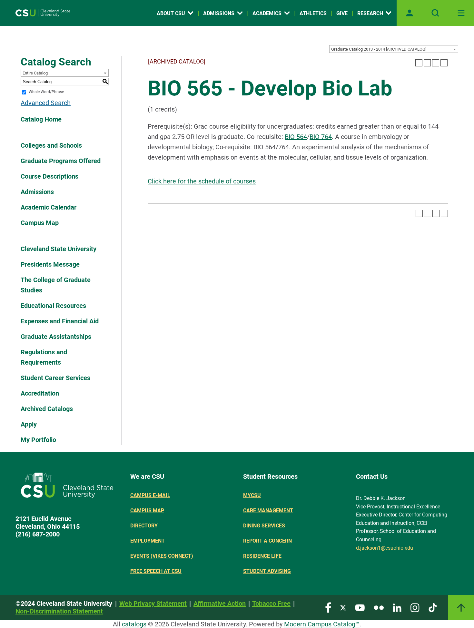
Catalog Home (41, 119)
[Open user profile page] (409, 13)
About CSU (171, 13)
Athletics (313, 13)
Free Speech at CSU (156, 571)
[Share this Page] (427, 62)
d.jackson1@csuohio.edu (384, 548)
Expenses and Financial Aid (60, 321)
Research (370, 13)
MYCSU (252, 495)
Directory (144, 526)
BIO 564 (296, 137)
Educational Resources (53, 305)
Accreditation (40, 393)
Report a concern (267, 541)
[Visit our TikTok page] (433, 607)
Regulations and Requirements (44, 357)
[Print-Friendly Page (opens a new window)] (435, 62)
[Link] (461, 607)
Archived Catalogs (47, 409)
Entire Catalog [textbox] (35, 73)
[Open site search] (435, 13)
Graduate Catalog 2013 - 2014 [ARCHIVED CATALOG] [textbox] (378, 49)
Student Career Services (55, 378)
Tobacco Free (271, 603)
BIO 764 (321, 137)
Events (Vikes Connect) (161, 556)
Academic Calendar (48, 207)
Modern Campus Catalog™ (322, 624)
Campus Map (40, 223)
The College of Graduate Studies (56, 285)
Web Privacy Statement (153, 603)
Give (342, 13)
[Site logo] (42, 12)
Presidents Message (50, 264)
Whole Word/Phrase (46, 92)
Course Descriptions (49, 176)
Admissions (218, 13)
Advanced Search (46, 103)
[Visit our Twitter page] (343, 607)
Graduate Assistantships (56, 336)
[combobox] (393, 49)
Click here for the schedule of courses (202, 181)
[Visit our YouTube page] (360, 607)
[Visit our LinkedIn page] (397, 607)
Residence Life (262, 556)
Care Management (268, 510)
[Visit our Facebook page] (328, 607)
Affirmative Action (219, 603)
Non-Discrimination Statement (59, 611)
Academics (266, 13)
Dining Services (264, 526)
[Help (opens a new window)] (444, 62)
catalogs (134, 624)
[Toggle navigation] (461, 13)
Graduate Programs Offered (61, 161)
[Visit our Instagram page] (415, 607)
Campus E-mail (150, 495)
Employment (147, 541)
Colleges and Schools (51, 145)
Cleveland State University (58, 249)
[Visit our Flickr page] (379, 607)
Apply (29, 424)
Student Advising (267, 571)
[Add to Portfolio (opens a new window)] (418, 62)
